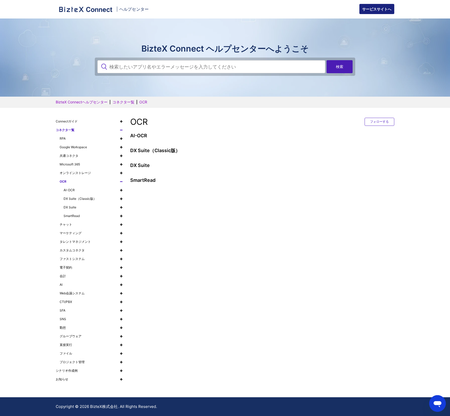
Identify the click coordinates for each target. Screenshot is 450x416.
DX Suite (140, 165)
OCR (143, 102)
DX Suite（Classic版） (155, 150)
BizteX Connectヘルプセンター (82, 102)
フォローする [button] (379, 121)
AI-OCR (138, 135)
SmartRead (142, 180)
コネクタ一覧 (123, 102)
